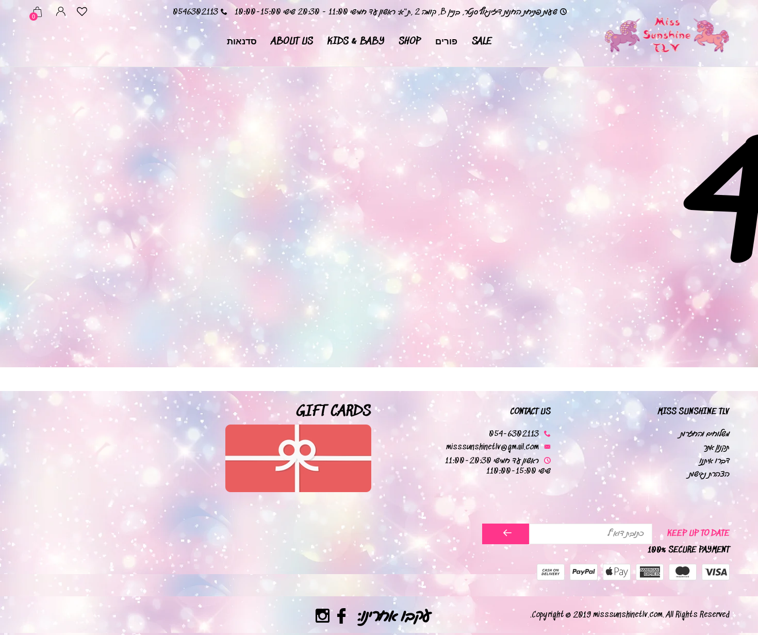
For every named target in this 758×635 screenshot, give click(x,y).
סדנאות (242, 41)
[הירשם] (505, 534)
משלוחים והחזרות (705, 434)
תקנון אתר (716, 447)
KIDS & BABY (355, 41)
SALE (482, 41)
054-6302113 (514, 434)
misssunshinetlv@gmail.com (492, 447)
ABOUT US (292, 41)
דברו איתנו (715, 461)
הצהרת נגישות (709, 474)
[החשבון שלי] (61, 13)
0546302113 (195, 12)
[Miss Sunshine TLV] (666, 33)
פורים (446, 41)
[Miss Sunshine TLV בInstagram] (322, 617)
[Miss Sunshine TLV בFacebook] (341, 617)
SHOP (410, 41)
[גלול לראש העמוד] (28, 590)
